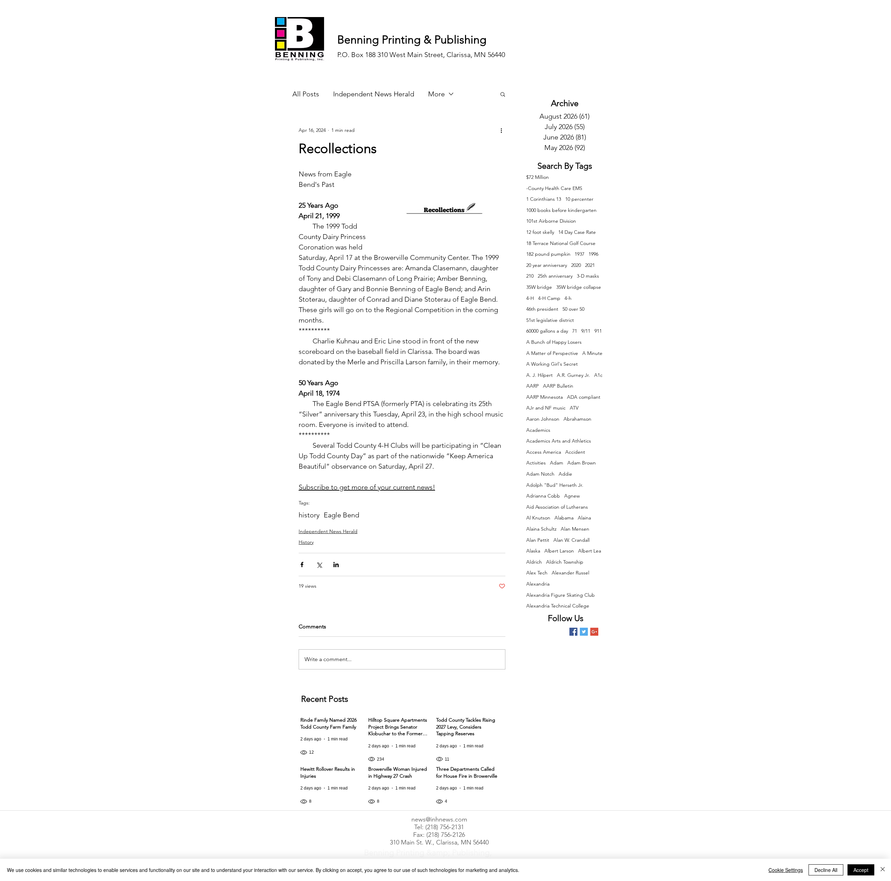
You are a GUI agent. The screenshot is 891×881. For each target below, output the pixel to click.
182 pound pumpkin (548, 254)
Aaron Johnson (542, 419)
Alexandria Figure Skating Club (560, 595)
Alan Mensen (575, 529)
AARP (532, 386)
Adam (556, 463)
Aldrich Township (564, 562)
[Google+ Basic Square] (594, 632)
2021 (590, 265)
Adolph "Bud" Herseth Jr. (554, 485)
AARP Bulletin (558, 386)
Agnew (572, 496)
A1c (598, 375)
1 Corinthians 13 (543, 199)
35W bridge (539, 287)
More (436, 94)
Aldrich (534, 562)
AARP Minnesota (544, 397)
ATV (574, 408)
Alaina (584, 518)
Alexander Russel (570, 573)
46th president (542, 309)
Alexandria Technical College (557, 606)
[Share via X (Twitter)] (319, 564)
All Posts (305, 94)
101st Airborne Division (551, 221)
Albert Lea (589, 551)
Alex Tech (536, 573)
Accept (860, 869)
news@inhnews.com (439, 819)
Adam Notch (540, 474)
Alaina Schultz (541, 529)
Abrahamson (577, 419)
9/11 (585, 331)
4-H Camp (549, 298)
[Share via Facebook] (302, 564)
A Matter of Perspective (552, 353)
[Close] (882, 869)
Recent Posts (324, 699)
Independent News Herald (373, 94)
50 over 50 (573, 309)
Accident (575, 452)
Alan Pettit (537, 540)
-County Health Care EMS (554, 188)
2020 (576, 265)
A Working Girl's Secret (552, 364)
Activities (536, 463)
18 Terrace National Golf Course (561, 243)
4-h (568, 298)
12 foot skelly (540, 232)
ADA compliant (583, 397)
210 (530, 276)
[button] (502, 94)
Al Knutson (538, 518)
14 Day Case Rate (577, 232)
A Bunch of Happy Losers (554, 342)
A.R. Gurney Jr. (573, 375)
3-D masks (588, 276)
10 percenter (579, 199)
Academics (538, 430)
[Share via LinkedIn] (336, 564)
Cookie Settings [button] (785, 869)
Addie (565, 474)
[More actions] (501, 130)
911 (598, 331)
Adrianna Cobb (543, 496)
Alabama (564, 518)
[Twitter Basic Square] (584, 632)
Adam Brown (581, 463)
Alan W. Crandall (571, 540)
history (309, 515)
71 (574, 331)
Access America (543, 452)
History (306, 542)
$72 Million (537, 177)
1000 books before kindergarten (561, 210)
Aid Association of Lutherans (557, 507)
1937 (579, 254)
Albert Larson (559, 551)
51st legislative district (550, 320)
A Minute (592, 353)
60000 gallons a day (547, 331)
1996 (593, 254)
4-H (530, 298)
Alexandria (538, 584)
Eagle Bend (341, 515)
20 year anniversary (546, 265)
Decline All (825, 869)
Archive (564, 103)
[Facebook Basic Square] (573, 632)
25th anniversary (555, 276)
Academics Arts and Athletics (558, 441)
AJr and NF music (546, 408)
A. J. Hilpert (539, 375)
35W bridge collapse (578, 287)
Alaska (533, 551)
